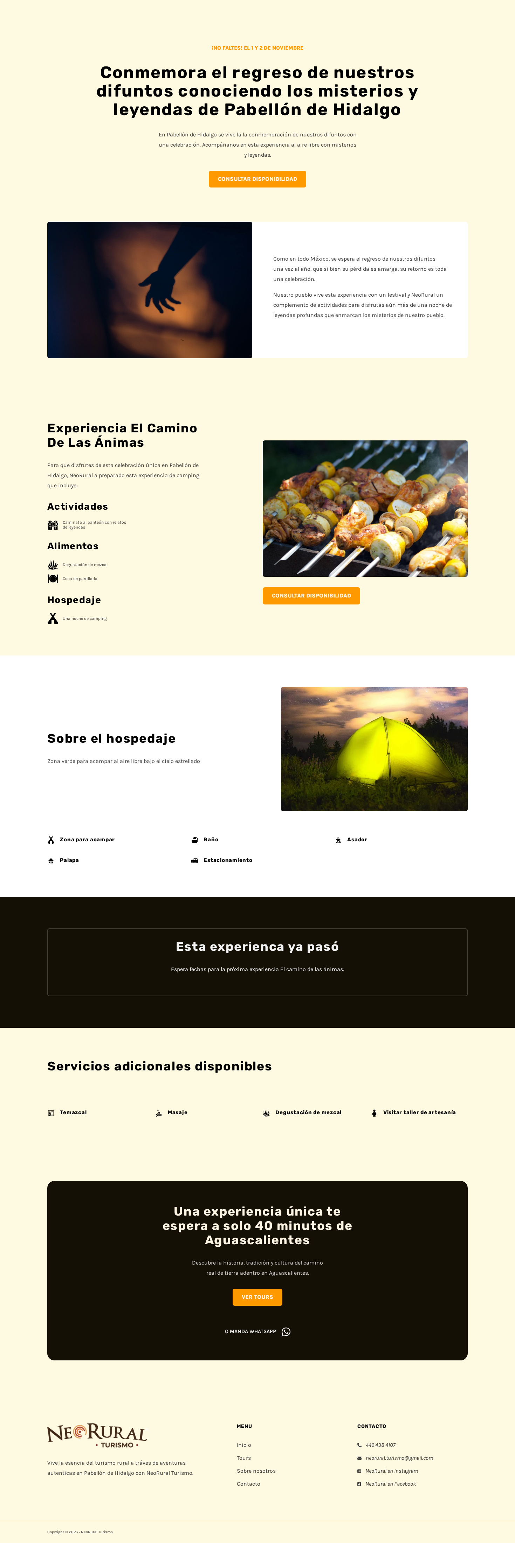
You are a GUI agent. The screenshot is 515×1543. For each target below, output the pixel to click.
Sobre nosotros (256, 1470)
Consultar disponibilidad (257, 179)
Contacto (248, 1483)
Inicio (244, 1445)
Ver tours (257, 1297)
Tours (244, 1457)
